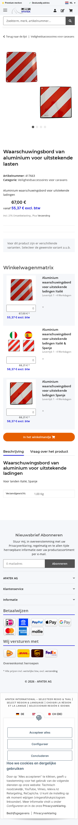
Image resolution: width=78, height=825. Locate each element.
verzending (51, 671)
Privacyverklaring (54, 805)
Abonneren (59, 563)
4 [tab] (45, 127)
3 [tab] (41, 127)
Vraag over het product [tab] (49, 451)
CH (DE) (57, 714)
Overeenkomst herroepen (21, 663)
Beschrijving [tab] (13, 451)
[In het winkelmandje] (6, 49)
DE (22, 714)
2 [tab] (37, 127)
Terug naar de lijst (16, 36)
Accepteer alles (39, 732)
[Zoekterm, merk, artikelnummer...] (70, 21)
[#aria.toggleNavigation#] (5, 8)
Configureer (40, 744)
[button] (55, 11)
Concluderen (40, 755)
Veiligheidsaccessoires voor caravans (42, 180)
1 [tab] (33, 127)
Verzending (44, 215)
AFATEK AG (44, 681)
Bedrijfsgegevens (18, 813)
